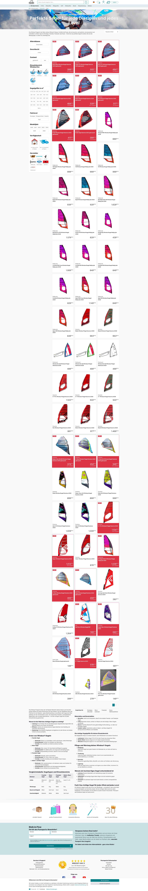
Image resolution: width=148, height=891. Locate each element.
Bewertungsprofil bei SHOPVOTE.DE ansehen (78, 867)
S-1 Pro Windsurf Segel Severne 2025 (108, 525)
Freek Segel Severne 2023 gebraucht (85, 131)
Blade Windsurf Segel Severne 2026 (84, 330)
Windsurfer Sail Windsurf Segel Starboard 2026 (61, 364)
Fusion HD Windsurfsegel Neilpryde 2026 (84, 232)
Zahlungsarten (39, 862)
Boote (74, 5)
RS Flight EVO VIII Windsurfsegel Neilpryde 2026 (106, 199)
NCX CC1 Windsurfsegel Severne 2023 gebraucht (107, 64)
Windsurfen (68, 5)
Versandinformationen (39, 864)
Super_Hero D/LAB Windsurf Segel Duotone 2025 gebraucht (62, 459)
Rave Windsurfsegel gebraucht (61, 660)
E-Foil (42, 5)
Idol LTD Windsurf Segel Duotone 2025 (61, 526)
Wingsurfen (56, 5)
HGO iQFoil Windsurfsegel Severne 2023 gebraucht (62, 64)
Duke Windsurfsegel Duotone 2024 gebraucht (84, 593)
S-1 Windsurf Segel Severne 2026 (84, 395)
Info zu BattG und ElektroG (108, 867)
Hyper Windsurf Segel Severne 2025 (62, 558)
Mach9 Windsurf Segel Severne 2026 (108, 427)
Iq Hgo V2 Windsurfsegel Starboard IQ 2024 (63, 627)
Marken (90, 5)
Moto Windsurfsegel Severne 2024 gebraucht (84, 98)
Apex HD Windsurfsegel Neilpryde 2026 (107, 298)
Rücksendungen (39, 865)
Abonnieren (50, 846)
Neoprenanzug (82, 5)
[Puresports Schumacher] (31, 2)
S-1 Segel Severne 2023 (81, 660)
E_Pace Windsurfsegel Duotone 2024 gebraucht (62, 593)
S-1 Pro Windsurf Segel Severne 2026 (63, 395)
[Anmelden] (103, 2)
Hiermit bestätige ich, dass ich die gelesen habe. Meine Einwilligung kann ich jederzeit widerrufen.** (51, 841)
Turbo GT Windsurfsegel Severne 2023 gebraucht (84, 64)
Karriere (109, 864)
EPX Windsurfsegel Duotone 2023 (62, 692)
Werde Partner (108, 869)
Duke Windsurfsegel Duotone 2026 (62, 492)
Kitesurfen (48, 5)
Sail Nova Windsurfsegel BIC (82, 626)
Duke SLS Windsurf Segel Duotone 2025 (107, 493)
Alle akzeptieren (105, 880)
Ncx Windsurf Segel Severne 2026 (62, 427)
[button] (112, 2)
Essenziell (33, 889)
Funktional (42, 889)
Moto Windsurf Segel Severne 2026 (84, 427)
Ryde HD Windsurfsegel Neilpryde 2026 (61, 199)
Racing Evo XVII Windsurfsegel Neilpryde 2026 (61, 232)
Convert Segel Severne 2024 (105, 660)
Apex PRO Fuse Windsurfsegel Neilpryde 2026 (83, 298)
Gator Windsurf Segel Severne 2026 (84, 558)
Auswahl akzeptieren (105, 883)
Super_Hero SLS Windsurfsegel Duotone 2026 (83, 493)
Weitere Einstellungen (51, 889)
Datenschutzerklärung (80, 884)
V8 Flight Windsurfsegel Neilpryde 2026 (62, 166)
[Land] (93, 2)
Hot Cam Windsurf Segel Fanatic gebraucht (106, 693)
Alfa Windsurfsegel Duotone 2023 (84, 692)
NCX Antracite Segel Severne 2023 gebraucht (62, 98)
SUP (62, 5)
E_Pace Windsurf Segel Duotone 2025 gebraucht (85, 459)
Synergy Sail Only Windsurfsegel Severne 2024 (106, 593)
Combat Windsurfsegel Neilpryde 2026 (61, 298)
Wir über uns (109, 865)
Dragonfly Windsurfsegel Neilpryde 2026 (107, 232)
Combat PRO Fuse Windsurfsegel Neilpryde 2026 (61, 265)
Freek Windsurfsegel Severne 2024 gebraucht (62, 132)
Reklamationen (39, 867)
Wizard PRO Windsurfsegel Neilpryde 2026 (108, 132)
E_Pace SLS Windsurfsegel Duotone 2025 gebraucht (107, 459)
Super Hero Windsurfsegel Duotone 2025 (107, 627)
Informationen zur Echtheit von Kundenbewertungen (78, 869)
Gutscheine (109, 862)
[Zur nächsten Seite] (118, 705)
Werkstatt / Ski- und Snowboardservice (39, 869)
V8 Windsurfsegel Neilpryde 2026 (84, 165)
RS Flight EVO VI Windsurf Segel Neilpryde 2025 (106, 559)
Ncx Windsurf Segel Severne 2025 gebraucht (107, 98)
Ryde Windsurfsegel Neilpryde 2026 (85, 198)
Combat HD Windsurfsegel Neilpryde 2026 (85, 265)
